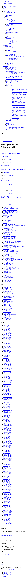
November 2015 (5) (7, 488)
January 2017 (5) (7, 471)
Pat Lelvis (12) (6, 309)
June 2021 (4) (6, 404)
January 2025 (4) (7, 350)
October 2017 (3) (7, 459)
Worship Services (10, 85)
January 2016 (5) (7, 485)
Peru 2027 (11, 47)
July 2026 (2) (6, 326)
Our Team (8, 27)
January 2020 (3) (7, 427)
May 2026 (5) (6, 329)
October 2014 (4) (7, 499)
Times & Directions (7, 3)
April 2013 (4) (6, 520)
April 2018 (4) (6, 453)
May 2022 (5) (6, 390)
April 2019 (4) (6, 438)
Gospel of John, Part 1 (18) (9, 238)
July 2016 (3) (6, 477)
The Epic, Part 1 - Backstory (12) (11, 268)
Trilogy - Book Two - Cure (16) (10, 210)
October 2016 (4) (7, 475)
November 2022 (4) (7, 384)
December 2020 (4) (7, 412)
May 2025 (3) (6, 345)
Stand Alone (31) (7, 272)
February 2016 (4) (7, 484)
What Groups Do (13, 59)
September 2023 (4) (7, 371)
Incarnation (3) (6, 240)
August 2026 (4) (7, 325)
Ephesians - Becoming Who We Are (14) (12, 259)
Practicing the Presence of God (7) (11, 242)
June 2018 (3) (6, 450)
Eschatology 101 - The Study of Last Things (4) (14, 246)
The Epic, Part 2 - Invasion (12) (10, 267)
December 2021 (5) (7, 397)
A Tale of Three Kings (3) (9, 250)
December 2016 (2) (7, 472)
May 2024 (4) (6, 360)
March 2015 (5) (7, 493)
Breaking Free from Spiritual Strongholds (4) (13, 241)
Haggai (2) (5, 275)
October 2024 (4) (7, 354)
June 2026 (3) (6, 328)
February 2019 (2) (7, 441)
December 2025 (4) (7, 335)
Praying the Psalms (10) (8, 258)
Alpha (7, 64)
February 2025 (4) (7, 348)
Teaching (5, 36)
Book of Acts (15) (7, 207)
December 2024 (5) (7, 351)
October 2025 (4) (7, 338)
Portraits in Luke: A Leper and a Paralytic (13, 169)
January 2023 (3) (7, 381)
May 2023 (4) (6, 376)
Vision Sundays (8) (7, 276)
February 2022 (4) (7, 394)
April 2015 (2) (6, 492)
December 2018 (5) (7, 443)
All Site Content (10, 124)
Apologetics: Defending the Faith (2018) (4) (13, 251)
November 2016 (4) (7, 473)
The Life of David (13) (8, 206)
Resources (5, 66)
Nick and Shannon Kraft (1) (9, 314)
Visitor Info (6, 34)
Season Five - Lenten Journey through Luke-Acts (19, 100)
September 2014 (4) (7, 501)
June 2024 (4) (6, 359)
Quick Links (6, 11)
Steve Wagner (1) (7, 299)
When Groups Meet (13, 58)
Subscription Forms (10, 71)
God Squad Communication (15, 76)
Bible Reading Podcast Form (16, 73)
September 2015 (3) (7, 490)
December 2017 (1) (7, 456)
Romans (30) (6, 216)
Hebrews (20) (6, 228)
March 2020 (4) (7, 424)
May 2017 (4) (6, 466)
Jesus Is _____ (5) (7, 215)
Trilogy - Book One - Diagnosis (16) (11, 211)
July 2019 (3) (6, 434)
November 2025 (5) (7, 337)
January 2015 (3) (7, 496)
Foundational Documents (15, 122)
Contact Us (9, 33)
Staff (10, 29)
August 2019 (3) (7, 433)
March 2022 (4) (7, 393)
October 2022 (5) (7, 385)
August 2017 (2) (7, 462)
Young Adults (9, 63)
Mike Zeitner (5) (7, 288)
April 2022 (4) (6, 391)
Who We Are (9, 19)
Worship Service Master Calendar (17, 127)
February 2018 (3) (7, 455)
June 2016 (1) (6, 479)
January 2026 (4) (7, 334)
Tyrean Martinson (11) (8, 296)
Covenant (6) (6, 219)
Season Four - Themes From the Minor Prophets (19, 98)
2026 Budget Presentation (12, 32)
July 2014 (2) (6, 503)
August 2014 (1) (7, 502)
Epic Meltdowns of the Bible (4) (10, 212)
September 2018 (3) (7, 447)
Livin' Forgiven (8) (7, 232)
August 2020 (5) (7, 417)
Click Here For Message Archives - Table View (11, 197)
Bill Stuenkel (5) (7, 312)
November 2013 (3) (7, 512)
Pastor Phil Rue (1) (7, 304)
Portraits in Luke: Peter (8, 185)
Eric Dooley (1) (7, 318)
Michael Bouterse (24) (8, 295)
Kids (7, 62)
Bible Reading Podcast (11, 40)
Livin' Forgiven (15, 118)
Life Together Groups (11, 55)
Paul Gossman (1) (7, 306)
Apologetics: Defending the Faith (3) (11, 208)
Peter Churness (12, 159)
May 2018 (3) (6, 451)
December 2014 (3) (7, 497)
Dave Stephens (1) (7, 317)
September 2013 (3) (7, 515)
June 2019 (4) (6, 436)
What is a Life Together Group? (16, 56)
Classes (11, 116)
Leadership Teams (13, 28)
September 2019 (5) (7, 432)
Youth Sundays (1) (7, 281)
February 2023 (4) (7, 380)
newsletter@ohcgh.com (6, 535)
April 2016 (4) (6, 481)
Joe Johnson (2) (7, 316)
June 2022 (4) (6, 389)
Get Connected (9, 129)
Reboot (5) (5, 233)
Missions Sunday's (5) (8, 280)
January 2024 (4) (7, 365)
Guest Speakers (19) (8, 279)
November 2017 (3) (7, 458)
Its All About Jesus (10, 37)
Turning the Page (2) (8, 234)
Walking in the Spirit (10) (9, 237)
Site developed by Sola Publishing (8, 569)
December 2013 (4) (7, 511)
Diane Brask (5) (7, 305)
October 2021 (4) (7, 399)
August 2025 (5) (7, 341)
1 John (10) (6, 255)
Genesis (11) (6, 262)
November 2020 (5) (7, 414)
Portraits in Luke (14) (8, 256)
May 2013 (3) (6, 519)
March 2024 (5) (7, 363)
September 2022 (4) (7, 386)
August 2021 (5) (7, 402)
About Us (5, 17)
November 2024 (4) (7, 352)
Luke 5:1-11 (9, 193)
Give (4, 131)
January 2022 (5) (7, 395)
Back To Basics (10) (8, 260)
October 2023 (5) (7, 369)
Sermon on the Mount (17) (9, 245)
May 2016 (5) (6, 480)
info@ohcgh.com (7, 554)
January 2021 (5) (7, 411)
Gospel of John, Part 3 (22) (9, 230)
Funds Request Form (11, 77)
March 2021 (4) (7, 408)
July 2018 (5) (6, 449)
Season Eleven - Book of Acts (19, 115)
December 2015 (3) (7, 486)
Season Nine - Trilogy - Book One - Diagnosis (18, 111)
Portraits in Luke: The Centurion (10, 153)
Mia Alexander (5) (7, 289)
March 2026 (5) (7, 332)
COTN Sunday (12, 53)
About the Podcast (13, 41)
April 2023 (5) (6, 377)
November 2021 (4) (7, 398)
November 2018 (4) (7, 445)
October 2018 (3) (7, 446)
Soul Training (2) (7, 269)
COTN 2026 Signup (11, 67)
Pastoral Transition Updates (9, 6)
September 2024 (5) (7, 355)
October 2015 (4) (7, 489)
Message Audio (4, 165)
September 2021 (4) (7, 401)
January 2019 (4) (7, 442)
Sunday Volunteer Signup (12, 69)
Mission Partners (10, 49)
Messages (8, 38)
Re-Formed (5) (6, 254)
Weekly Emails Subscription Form (17, 72)
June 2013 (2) (6, 518)
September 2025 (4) (7, 339)
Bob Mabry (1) (6, 319)
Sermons (5, 5)
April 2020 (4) (6, 423)
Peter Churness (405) (8, 301)
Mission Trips (9, 46)
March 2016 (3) (7, 483)
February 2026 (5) (7, 333)
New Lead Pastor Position (12, 81)
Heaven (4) (6, 217)
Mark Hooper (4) (7, 287)
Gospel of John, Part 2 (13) (9, 236)
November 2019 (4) (7, 429)
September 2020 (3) (7, 416)
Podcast (5, 8)
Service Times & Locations (15, 23)
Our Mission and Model (14, 21)
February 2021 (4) (7, 410)
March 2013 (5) (7, 522)
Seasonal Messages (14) (8, 277)
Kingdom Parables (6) (8, 221)
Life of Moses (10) (7, 229)
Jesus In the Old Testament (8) (10, 247)
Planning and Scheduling (12, 125)
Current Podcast (13, 42)
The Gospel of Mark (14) (9, 263)
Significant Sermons (14, 119)
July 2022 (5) (6, 388)
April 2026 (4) (6, 330)
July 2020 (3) (6, 419)
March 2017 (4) (7, 468)
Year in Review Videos (11, 80)
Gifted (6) (5, 223)
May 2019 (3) (6, 437)
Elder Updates (9, 123)
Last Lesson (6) (6, 273)
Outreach (8, 50)
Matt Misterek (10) (7, 291)
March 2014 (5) (7, 507)
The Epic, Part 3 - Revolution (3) (10, 266)
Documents (9, 120)
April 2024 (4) (6, 361)
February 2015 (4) (7, 494)
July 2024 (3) (6, 358)
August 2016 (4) (7, 476)
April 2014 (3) (6, 506)
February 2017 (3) (7, 469)
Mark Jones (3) (6, 300)
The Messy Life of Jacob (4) (9, 243)
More (9, 165)
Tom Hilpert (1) (7, 310)
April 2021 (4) (6, 407)
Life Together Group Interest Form (14, 79)
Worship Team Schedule (15, 128)
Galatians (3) (6, 249)
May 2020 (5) (6, 421)
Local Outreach (13, 51)
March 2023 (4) (7, 378)
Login (4, 7)
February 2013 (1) (7, 523)
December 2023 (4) (7, 367)
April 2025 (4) (6, 346)
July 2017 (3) (6, 463)
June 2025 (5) (6, 343)
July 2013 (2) (6, 516)
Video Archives (10, 68)
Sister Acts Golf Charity (14, 54)
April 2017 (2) (6, 467)
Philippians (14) (7, 264)
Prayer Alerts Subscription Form (16, 75)
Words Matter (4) (7, 213)
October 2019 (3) (7, 430)
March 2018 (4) (7, 454)
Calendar (8, 25)
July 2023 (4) (6, 373)
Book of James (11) (7, 220)
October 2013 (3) (7, 514)
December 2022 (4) (7, 382)
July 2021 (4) (6, 403)
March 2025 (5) (7, 347)
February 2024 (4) (7, 364)
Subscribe (8, 30)
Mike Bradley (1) (7, 313)
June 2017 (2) (6, 464)
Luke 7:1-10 (9, 162)
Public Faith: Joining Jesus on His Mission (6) (13, 227)
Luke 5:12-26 (9, 178)
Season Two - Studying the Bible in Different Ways (19, 92)
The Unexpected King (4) (9, 224)
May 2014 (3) (6, 505)
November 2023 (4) (7, 368)
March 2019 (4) (7, 440)
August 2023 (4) (7, 372)
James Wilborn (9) (7, 297)
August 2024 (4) (7, 356)
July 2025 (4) (6, 342)
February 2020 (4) (7, 425)
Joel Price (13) (6, 292)
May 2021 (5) (6, 406)
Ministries (5, 45)
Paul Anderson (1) (7, 308)
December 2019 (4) (7, 428)
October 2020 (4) (7, 415)
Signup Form (12, 60)
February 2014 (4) (7, 509)
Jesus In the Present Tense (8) (10, 253)
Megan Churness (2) (8, 293)
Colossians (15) (6, 271)
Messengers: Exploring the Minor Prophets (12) (14, 225)
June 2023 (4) (6, 375)
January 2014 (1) (7, 510)
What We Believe (10, 24)
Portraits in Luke (6, 156)
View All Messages (7, 141)
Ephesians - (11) (7, 204)
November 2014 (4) (7, 498)
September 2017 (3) (7, 460)
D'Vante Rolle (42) (7, 302)
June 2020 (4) (6, 420)
